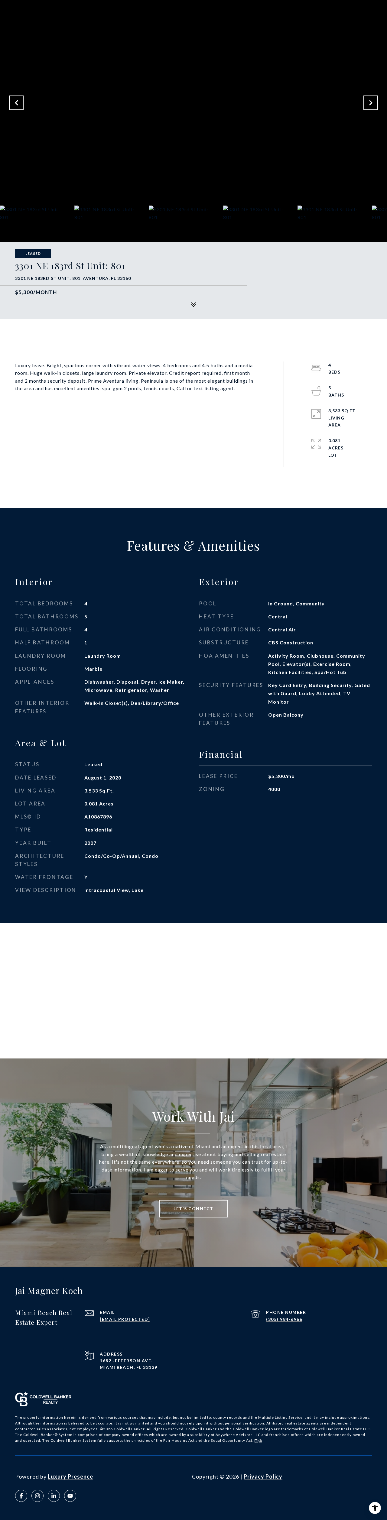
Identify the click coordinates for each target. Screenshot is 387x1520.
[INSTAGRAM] (37, 1496)
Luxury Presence (70, 1476)
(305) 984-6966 (284, 1319)
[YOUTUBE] (70, 1496)
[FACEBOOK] (21, 1496)
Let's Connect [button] (193, 1208)
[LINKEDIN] (54, 1496)
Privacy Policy (263, 1476)
